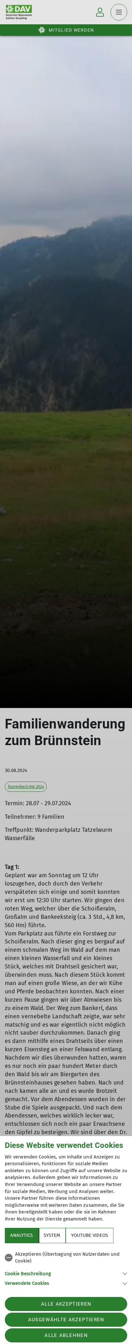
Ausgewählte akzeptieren (66, 1320)
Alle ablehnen (66, 1335)
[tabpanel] (66, 1267)
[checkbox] (66, 1257)
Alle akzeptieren (66, 1304)
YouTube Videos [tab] (89, 1235)
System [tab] (52, 1235)
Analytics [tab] (21, 1235)
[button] (66, 1273)
